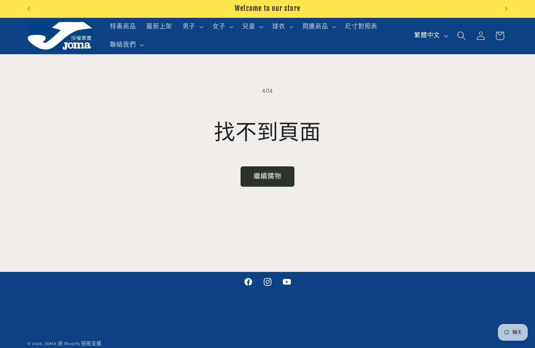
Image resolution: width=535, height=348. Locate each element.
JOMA (51, 343)
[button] (192, 27)
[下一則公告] (506, 8)
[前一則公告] (29, 8)
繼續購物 (268, 176)
